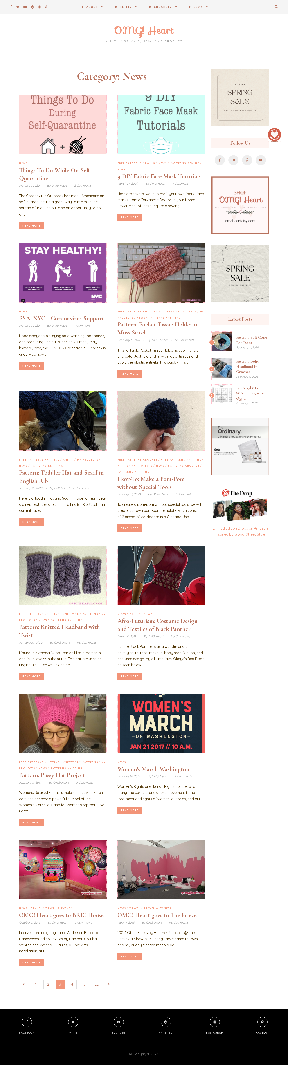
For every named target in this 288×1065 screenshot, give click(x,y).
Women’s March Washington (153, 769)
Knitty (166, 311)
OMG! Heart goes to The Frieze (157, 915)
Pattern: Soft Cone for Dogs (251, 340)
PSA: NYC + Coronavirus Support (61, 318)
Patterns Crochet (184, 465)
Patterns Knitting (165, 317)
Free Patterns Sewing (136, 163)
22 (96, 984)
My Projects (88, 459)
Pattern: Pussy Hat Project (52, 775)
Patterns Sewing (185, 163)
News (23, 163)
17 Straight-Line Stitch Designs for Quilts (251, 393)
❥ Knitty (123, 7)
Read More (31, 225)
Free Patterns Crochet (137, 459)
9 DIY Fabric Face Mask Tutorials (159, 176)
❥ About (89, 7)
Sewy (121, 169)
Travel (36, 908)
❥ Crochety (160, 7)
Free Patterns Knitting (137, 311)
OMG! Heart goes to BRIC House (61, 915)
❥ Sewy (196, 7)
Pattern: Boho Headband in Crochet (247, 366)
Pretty (135, 614)
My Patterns (186, 311)
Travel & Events (59, 908)
